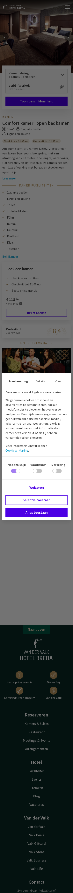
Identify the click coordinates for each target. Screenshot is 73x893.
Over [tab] (58, 381)
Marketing (58, 465)
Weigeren (36, 487)
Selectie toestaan (36, 500)
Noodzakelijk (17, 465)
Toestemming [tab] (18, 381)
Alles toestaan (37, 512)
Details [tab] (40, 381)
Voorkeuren (38, 465)
